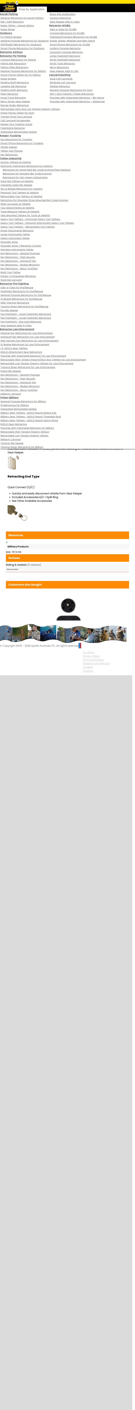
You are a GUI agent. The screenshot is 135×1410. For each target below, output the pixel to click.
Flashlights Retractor (13, 128)
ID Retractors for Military (15, 405)
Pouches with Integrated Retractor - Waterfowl (77, 101)
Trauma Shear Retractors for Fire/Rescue (24, 306)
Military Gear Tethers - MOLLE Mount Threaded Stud (31, 416)
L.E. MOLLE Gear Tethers (14, 348)
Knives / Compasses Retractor (18, 276)
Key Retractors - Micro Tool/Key (19, 268)
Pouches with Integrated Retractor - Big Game (77, 97)
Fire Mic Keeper (9, 310)
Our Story (88, 652)
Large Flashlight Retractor (65, 55)
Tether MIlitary (9, 397)
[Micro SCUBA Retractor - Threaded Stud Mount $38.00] (67, 605)
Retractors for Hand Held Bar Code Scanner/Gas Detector (37, 169)
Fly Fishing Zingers (11, 36)
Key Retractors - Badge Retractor (20, 264)
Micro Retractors (59, 67)
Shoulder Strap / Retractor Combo (21, 245)
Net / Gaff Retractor (12, 21)
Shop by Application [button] (32, 9)
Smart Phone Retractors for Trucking (22, 143)
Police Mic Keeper (11, 371)
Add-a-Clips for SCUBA (63, 29)
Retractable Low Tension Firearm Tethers (24, 435)
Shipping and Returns (96, 663)
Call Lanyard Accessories (15, 120)
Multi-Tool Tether (11, 272)
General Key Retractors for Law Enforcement (27, 333)
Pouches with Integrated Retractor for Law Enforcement (33, 355)
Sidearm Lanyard (11, 393)
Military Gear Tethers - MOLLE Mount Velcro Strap (29, 420)
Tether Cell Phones (12, 150)
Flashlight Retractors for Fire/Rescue (22, 291)
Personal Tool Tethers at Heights (20, 192)
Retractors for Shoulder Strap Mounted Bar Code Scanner (34, 200)
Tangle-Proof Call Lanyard (16, 116)
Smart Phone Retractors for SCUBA (70, 44)
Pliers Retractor (9, 93)
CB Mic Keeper (9, 147)
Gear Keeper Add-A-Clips (65, 21)
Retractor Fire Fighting (14, 283)
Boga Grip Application (63, 14)
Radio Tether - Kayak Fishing (17, 25)
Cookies (88, 667)
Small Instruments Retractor (17, 230)
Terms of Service (93, 660)
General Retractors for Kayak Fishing (22, 18)
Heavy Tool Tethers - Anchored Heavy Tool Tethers (30, 219)
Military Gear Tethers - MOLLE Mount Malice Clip (28, 412)
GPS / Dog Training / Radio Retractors (72, 93)
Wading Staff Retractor (14, 90)
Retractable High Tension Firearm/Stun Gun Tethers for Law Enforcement (43, 359)
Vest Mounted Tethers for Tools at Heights (25, 215)
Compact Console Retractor (66, 52)
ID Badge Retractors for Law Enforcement (25, 344)
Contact (88, 671)
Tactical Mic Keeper (12, 443)
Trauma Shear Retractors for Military (22, 447)
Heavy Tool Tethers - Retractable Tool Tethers (28, 226)
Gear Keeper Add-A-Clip (64, 71)
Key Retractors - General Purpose (20, 253)
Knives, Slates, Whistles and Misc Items (72, 40)
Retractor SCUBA (60, 25)
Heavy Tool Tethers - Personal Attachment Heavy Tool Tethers (37, 223)
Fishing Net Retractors (13, 63)
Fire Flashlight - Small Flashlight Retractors (26, 314)
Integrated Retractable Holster (19, 131)
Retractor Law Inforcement (17, 329)
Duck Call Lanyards (61, 78)
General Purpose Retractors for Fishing (23, 71)
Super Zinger (8, 29)
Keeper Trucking (10, 135)
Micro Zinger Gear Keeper (15, 101)
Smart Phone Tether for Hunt (17, 112)
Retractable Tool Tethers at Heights (21, 196)
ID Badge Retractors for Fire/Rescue (21, 298)
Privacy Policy (91, 656)
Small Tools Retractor (13, 97)
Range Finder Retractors (15, 105)
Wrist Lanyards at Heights (16, 204)
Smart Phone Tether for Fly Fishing (21, 74)
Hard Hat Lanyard (11, 279)
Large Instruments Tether (15, 234)
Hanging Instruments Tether (17, 249)
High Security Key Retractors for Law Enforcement (30, 340)
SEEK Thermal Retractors (15, 302)
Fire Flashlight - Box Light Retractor (21, 321)
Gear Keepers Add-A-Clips (16, 325)
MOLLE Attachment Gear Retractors (21, 352)
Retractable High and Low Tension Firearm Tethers (30, 109)
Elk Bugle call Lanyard (63, 82)
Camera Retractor (60, 18)
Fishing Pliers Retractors (14, 67)
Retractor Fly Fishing (13, 56)
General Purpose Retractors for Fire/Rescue (26, 295)
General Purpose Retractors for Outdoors (25, 40)
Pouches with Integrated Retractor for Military (27, 428)
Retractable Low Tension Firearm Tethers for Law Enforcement (37, 363)
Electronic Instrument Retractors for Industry (27, 166)
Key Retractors (9, 154)
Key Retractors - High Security (18, 257)
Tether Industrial (10, 158)
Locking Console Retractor (65, 48)
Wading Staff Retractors (15, 82)
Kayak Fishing (9, 14)
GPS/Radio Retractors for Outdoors (21, 44)
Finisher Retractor (60, 86)
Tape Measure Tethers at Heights (20, 211)
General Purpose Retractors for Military (23, 401)
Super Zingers (8, 78)
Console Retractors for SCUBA (67, 33)
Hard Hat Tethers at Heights (17, 181)
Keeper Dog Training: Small (16, 124)
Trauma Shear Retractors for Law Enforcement (28, 367)
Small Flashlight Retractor (65, 59)
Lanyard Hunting (59, 75)
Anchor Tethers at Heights (16, 162)
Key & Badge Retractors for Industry (22, 188)
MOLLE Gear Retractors (14, 424)
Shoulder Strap (9, 242)
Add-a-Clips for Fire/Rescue (17, 287)
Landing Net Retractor (13, 86)
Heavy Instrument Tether (15, 238)
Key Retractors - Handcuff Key (18, 260)
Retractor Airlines (11, 52)
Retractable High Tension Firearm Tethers (25, 431)
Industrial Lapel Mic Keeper (16, 185)
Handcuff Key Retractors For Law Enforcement (28, 336)
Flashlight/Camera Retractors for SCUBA (73, 36)
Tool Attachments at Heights (17, 207)
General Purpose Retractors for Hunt (71, 90)
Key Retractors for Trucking (16, 139)
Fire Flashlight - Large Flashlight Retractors (26, 317)
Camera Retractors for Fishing (18, 59)
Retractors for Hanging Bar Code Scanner (27, 173)
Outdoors (6, 33)
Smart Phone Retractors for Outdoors (22, 48)
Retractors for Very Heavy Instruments (25, 177)
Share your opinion (12, 569)
